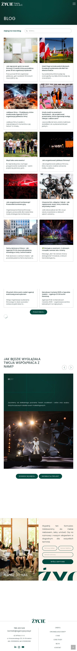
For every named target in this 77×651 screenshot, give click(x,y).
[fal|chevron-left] (64, 367)
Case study (58, 640)
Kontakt (58, 647)
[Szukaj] (27, 31)
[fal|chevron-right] (71, 367)
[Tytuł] (15, 647)
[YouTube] (23, 647)
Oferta (57, 628)
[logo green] (12, 4)
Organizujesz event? (58, 632)
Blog (58, 644)
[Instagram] (19, 647)
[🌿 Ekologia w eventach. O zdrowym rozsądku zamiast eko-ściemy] (56, 240)
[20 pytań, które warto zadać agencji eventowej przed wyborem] (20, 286)
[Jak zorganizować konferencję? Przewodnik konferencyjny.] (20, 196)
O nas (58, 636)
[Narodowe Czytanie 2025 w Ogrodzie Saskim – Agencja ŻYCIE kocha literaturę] (56, 286)
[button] (74, 3)
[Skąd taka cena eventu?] (20, 152)
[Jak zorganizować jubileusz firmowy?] (56, 152)
